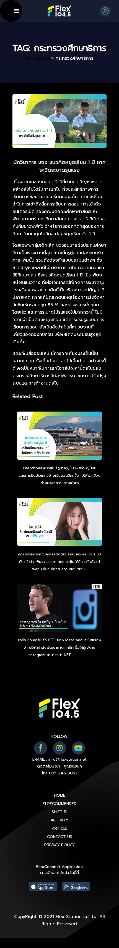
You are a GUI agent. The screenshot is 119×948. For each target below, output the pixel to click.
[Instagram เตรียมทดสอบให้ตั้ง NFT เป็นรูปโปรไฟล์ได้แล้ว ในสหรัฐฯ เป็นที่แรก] (59, 608)
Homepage (38, 58)
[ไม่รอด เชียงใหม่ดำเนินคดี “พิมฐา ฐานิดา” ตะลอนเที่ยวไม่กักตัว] (59, 522)
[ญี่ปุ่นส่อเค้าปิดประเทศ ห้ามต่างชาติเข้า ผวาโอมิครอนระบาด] (59, 436)
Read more (82, 654)
